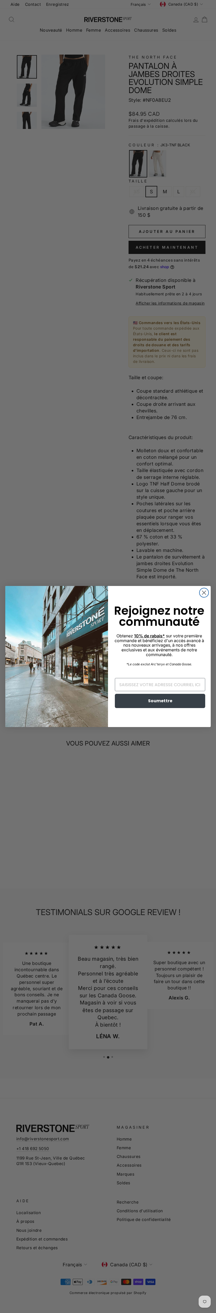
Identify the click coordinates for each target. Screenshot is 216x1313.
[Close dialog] (204, 592)
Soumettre (160, 701)
